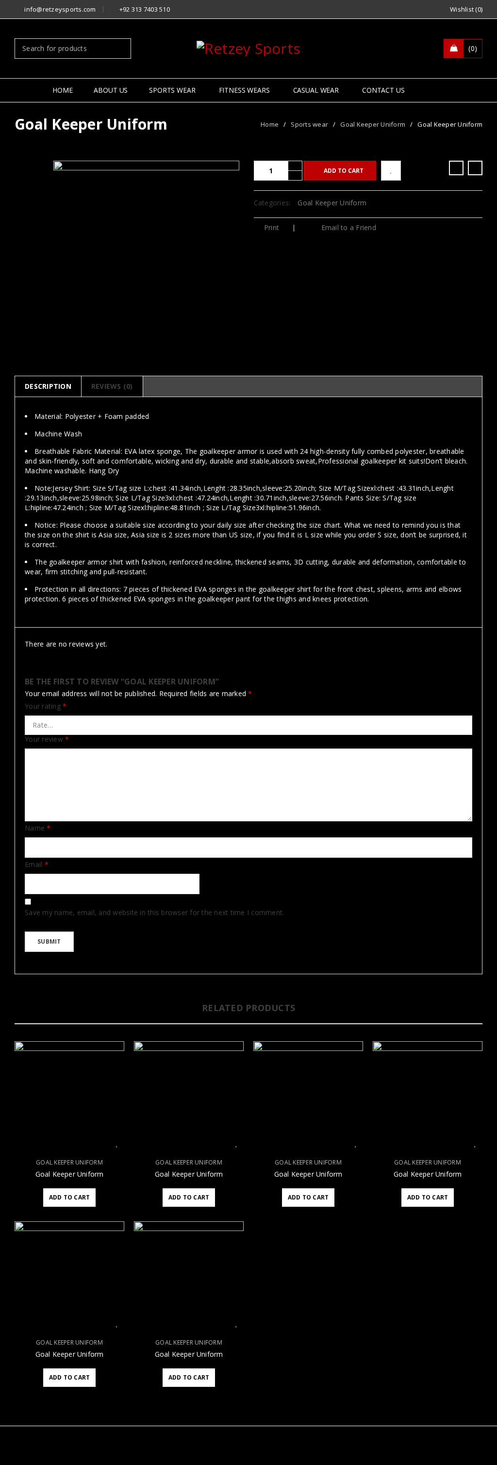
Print (271, 227)
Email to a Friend (347, 227)
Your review (47, 739)
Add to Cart (344, 170)
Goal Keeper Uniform (372, 124)
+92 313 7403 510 (144, 9)
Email (37, 864)
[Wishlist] (391, 171)
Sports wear (309, 124)
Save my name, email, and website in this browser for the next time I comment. (154, 912)
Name (38, 828)
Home (270, 124)
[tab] (48, 386)
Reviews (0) (112, 386)
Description (48, 386)
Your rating (45, 706)
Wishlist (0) (466, 9)
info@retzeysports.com (60, 9)
